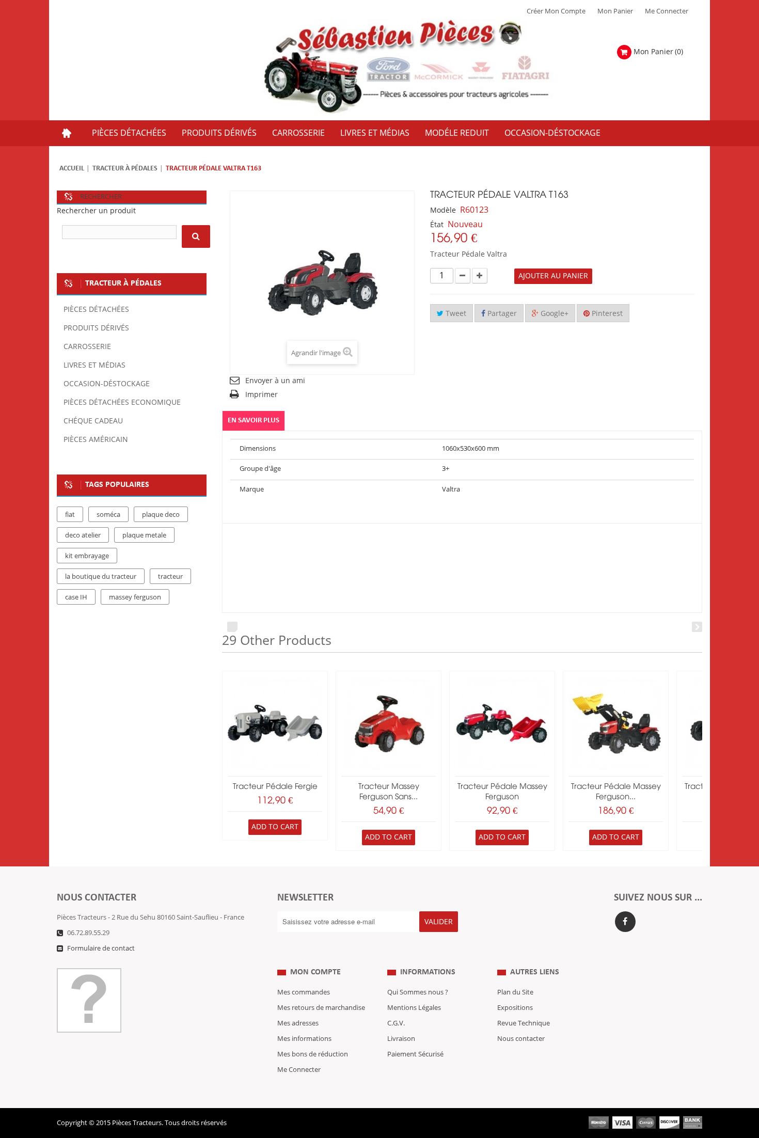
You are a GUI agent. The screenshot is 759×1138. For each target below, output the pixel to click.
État (437, 224)
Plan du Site (515, 992)
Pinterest (606, 313)
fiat (70, 515)
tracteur (170, 577)
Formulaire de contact (101, 948)
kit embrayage (87, 556)
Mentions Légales (414, 1008)
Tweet (455, 313)
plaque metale (144, 535)
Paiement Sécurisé (415, 1054)
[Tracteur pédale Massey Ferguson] (502, 723)
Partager (501, 313)
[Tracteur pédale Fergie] (275, 723)
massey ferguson (135, 597)
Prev (232, 627)
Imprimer (261, 394)
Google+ (553, 313)
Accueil (71, 168)
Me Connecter (666, 11)
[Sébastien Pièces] (427, 67)
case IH (76, 597)
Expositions (515, 1008)
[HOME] (66, 133)
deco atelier (83, 535)
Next (697, 627)
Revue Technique (523, 1023)
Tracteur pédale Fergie (275, 787)
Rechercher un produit (96, 211)
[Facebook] (625, 921)
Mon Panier (615, 11)
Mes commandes (303, 992)
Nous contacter (521, 1039)
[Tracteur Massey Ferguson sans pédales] (388, 723)
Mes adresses (298, 1023)
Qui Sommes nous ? (417, 992)
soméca (108, 515)
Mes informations (304, 1039)
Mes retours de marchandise (321, 1008)
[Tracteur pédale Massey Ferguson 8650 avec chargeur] (615, 723)
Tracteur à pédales (124, 168)
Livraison (401, 1039)
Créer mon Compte (556, 11)
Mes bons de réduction (312, 1054)
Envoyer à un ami (275, 380)
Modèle (443, 210)
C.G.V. (396, 1023)
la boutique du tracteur (100, 577)
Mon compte (315, 972)
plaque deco (161, 515)
